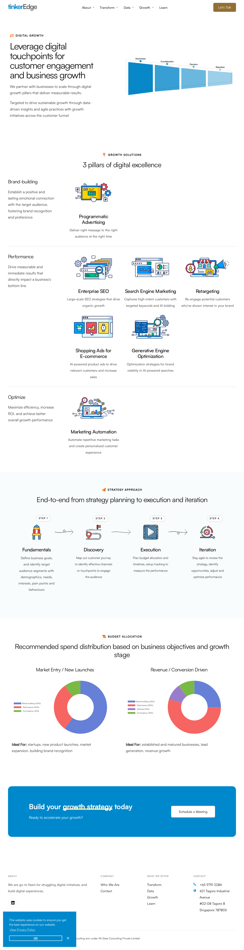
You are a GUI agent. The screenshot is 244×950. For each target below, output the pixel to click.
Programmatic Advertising (93, 219)
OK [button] (36, 938)
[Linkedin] (13, 902)
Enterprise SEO (93, 291)
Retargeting (207, 291)
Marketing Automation (93, 432)
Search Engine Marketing (150, 291)
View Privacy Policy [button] (22, 930)
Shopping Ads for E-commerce (93, 353)
